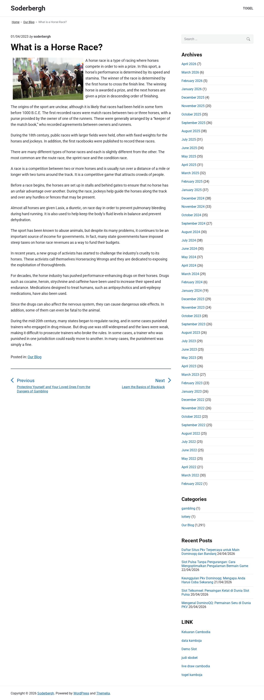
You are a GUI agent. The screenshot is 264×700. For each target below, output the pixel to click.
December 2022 (193, 400)
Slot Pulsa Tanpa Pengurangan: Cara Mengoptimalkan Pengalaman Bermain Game (215, 564)
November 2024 (193, 207)
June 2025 (189, 148)
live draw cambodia (196, 666)
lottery (186, 517)
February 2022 (192, 484)
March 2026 (190, 72)
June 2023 (189, 349)
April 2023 (189, 366)
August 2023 (191, 333)
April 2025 (189, 165)
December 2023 (193, 299)
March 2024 (190, 274)
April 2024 (189, 265)
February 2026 (192, 81)
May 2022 (189, 459)
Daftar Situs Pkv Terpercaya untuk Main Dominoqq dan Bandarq (210, 552)
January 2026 (192, 89)
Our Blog (34, 357)
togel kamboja (192, 675)
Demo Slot (189, 649)
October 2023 (191, 316)
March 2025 (190, 173)
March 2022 (190, 475)
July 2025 (189, 139)
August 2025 (191, 131)
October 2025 (191, 114)
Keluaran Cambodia (196, 632)
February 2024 (192, 282)
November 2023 (193, 307)
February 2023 (192, 383)
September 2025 (193, 123)
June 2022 (189, 450)
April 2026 (189, 64)
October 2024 (191, 215)
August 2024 (191, 232)
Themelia (103, 693)
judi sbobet (190, 658)
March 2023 (190, 375)
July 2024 (189, 240)
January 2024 (192, 291)
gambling (188, 508)
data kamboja (192, 641)
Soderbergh (45, 693)
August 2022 (191, 433)
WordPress (81, 693)
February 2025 (192, 181)
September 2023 (193, 324)
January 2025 (192, 190)
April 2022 (189, 467)
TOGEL (248, 8)
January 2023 (192, 391)
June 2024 (189, 249)
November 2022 (193, 408)
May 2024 (189, 257)
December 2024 (193, 198)
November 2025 (193, 106)
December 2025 (193, 97)
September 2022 (193, 425)
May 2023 (189, 358)
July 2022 (189, 442)
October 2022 (191, 417)
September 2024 (193, 223)
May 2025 (189, 156)
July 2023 (189, 341)
